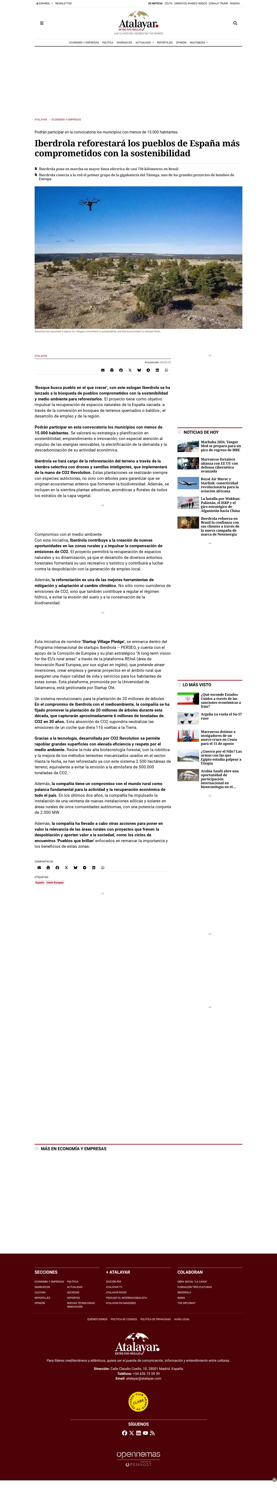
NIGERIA (235, 3)
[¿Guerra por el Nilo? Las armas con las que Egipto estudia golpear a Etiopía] (188, 755)
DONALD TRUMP (218, 3)
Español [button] (44, 3)
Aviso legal (182, 1319)
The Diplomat (186, 1303)
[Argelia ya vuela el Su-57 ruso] (188, 718)
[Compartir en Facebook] (121, 370)
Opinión (40, 1303)
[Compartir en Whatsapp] (166, 370)
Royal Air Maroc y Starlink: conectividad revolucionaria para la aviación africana (220, 485)
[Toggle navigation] (42, 23)
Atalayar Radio (116, 1292)
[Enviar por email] (102, 370)
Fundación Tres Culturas (194, 1287)
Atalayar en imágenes (121, 1303)
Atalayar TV (114, 1287)
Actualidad (74, 1287)
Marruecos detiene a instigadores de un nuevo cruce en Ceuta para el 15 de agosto (219, 738)
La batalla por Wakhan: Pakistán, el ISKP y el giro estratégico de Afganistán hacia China (220, 505)
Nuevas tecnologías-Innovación (81, 1305)
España (39, 882)
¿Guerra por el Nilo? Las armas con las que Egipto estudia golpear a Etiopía (221, 757)
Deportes (73, 1297)
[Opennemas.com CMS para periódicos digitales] (138, 1459)
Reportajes (42, 1297)
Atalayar (41, 119)
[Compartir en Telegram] (148, 370)
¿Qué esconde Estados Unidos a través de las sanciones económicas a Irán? (221, 701)
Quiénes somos (97, 1319)
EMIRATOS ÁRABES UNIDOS (190, 3)
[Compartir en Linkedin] (157, 370)
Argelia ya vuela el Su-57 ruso (221, 716)
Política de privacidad (155, 1319)
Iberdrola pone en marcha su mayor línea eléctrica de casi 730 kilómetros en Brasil (108, 169)
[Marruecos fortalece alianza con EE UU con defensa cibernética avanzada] (188, 463)
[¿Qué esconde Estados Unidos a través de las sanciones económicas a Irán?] (188, 698)
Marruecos (42, 1287)
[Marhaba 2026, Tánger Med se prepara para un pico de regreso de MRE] (188, 446)
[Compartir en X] (130, 370)
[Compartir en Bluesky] (139, 370)
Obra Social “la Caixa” (192, 1281)
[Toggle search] (235, 23)
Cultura (40, 1292)
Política (72, 1281)
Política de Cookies (124, 1319)
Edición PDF (113, 1281)
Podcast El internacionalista (126, 1297)
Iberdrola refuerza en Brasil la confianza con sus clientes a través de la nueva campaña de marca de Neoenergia (220, 527)
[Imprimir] (111, 370)
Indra (181, 1297)
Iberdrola (184, 1292)
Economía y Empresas (66, 119)
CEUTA (169, 3)
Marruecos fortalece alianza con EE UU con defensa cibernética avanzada (219, 465)
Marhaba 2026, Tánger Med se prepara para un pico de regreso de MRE (221, 446)
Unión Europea (55, 882)
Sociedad (73, 1292)
